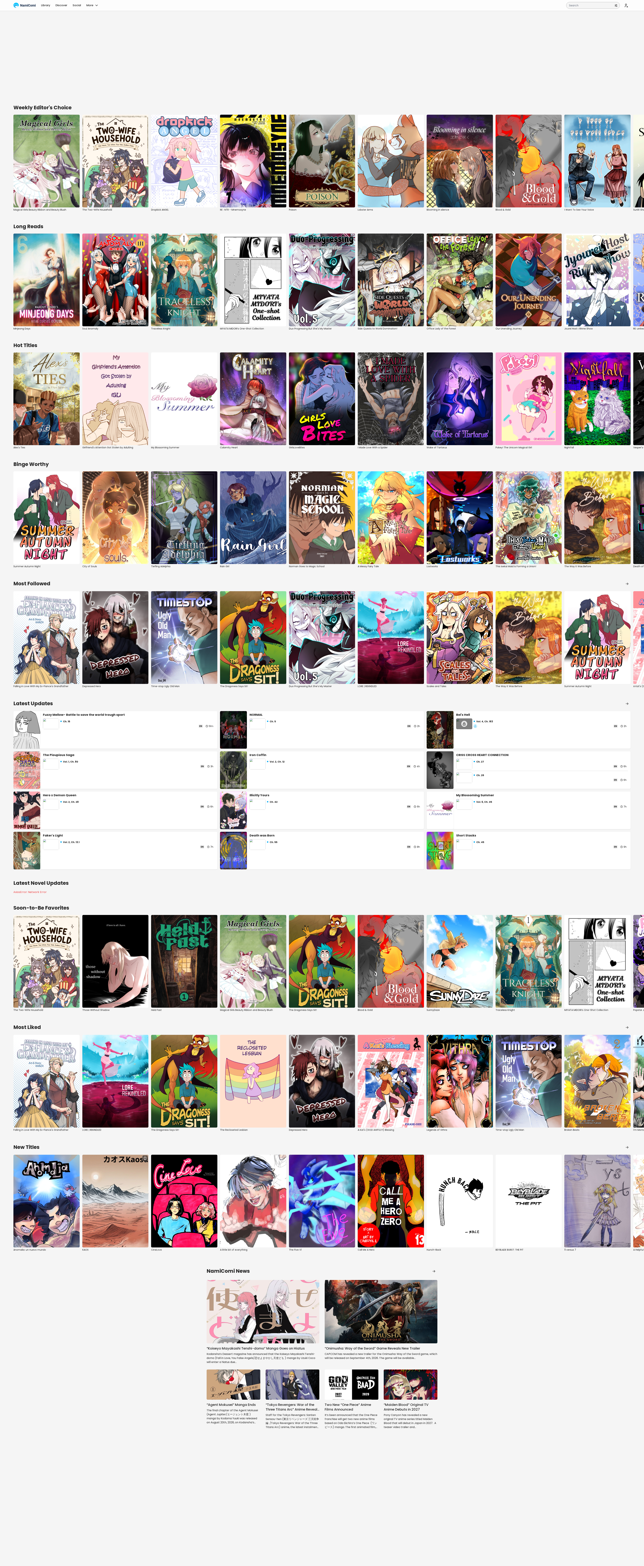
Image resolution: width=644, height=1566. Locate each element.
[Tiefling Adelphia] (184, 517)
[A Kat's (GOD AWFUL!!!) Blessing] (391, 1081)
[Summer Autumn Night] (46, 517)
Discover (61, 5)
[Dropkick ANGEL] (184, 161)
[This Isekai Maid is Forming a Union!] (529, 517)
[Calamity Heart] (253, 398)
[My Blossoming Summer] (184, 398)
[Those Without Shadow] (115, 961)
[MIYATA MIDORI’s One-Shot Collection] (253, 280)
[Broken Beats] (597, 1081)
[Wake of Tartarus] (460, 398)
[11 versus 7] (597, 1201)
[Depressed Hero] (115, 637)
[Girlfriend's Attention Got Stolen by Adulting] (115, 398)
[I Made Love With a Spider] (391, 398)
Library (45, 5)
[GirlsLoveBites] (322, 398)
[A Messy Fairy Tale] (391, 517)
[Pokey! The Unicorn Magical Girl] (529, 398)
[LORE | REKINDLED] (391, 637)
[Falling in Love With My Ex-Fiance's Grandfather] (46, 637)
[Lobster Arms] (391, 161)
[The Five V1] (322, 1201)
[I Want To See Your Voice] (597, 161)
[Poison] (322, 161)
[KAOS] (115, 1201)
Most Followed (31, 583)
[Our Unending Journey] (529, 280)
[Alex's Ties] (46, 398)
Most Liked (27, 1027)
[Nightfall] (597, 398)
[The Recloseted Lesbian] (253, 1081)
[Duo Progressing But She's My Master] (322, 280)
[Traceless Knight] (184, 280)
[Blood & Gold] (529, 161)
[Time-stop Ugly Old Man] (184, 637)
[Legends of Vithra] (460, 1081)
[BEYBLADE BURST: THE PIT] (529, 1201)
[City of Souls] (115, 517)
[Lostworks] (460, 517)
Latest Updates (33, 703)
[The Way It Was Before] (597, 517)
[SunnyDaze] (460, 961)
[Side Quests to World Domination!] (391, 280)
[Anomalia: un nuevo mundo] (46, 1201)
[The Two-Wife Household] (115, 161)
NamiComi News (228, 1271)
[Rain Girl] (253, 517)
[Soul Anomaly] (115, 280)
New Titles (26, 1147)
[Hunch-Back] (460, 1201)
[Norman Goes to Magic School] (322, 517)
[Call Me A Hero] (391, 1201)
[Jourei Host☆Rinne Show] (597, 280)
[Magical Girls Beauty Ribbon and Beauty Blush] (46, 161)
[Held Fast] (184, 961)
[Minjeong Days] (46, 280)
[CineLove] (184, 1201)
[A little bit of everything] (253, 1201)
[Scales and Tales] (460, 637)
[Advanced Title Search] (616, 5)
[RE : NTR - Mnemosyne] (253, 161)
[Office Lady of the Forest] (460, 280)
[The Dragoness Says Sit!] (253, 637)
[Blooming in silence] (460, 161)
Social (77, 5)
